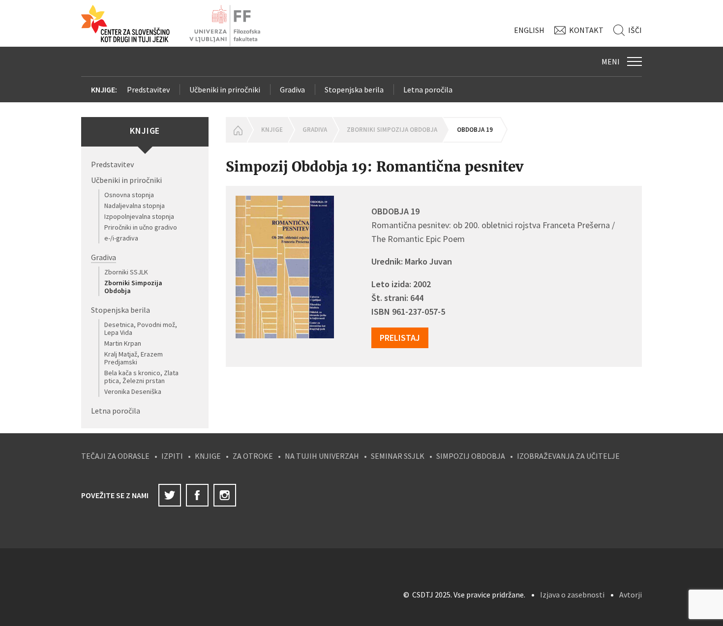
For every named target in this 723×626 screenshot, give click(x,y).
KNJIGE (208, 456)
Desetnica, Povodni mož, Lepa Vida (140, 328)
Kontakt (586, 30)
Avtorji (630, 594)
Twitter (169, 495)
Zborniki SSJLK (126, 272)
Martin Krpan (122, 343)
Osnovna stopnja (129, 194)
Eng (529, 30)
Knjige (272, 129)
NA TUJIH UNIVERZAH (322, 456)
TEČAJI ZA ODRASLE (115, 456)
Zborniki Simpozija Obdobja (133, 286)
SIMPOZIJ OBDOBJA (470, 456)
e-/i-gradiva (121, 238)
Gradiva (292, 89)
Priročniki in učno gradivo (140, 227)
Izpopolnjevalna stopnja (139, 216)
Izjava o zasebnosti (572, 594)
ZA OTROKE (253, 456)
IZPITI (172, 456)
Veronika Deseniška (132, 391)
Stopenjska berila (354, 89)
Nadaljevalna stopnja (134, 205)
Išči (635, 30)
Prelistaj (400, 337)
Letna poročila (427, 89)
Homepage (236, 130)
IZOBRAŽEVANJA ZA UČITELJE (568, 456)
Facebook (197, 495)
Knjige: (104, 89)
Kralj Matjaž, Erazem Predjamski (133, 358)
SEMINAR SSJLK (397, 456)
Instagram (224, 495)
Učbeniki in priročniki (224, 89)
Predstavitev (148, 89)
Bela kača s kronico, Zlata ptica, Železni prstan (141, 376)
